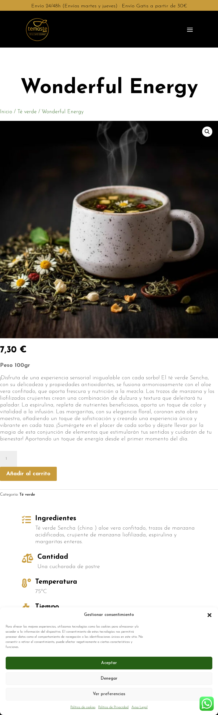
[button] (209, 615)
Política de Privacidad (113, 707)
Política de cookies (82, 707)
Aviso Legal (139, 707)
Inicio (6, 112)
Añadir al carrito (28, 474)
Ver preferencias (109, 694)
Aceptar (109, 663)
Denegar (109, 679)
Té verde (27, 112)
